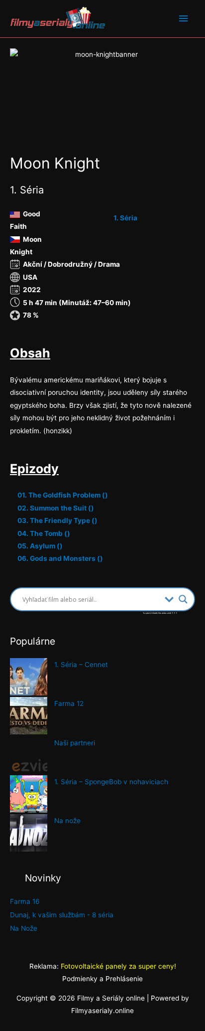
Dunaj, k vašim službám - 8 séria (61, 915)
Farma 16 (25, 901)
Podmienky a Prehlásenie (102, 979)
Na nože (67, 821)
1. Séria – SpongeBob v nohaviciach (111, 782)
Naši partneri (74, 743)
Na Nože (23, 928)
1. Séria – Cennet (81, 665)
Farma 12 (69, 703)
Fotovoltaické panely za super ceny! (118, 966)
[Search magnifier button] (183, 599)
